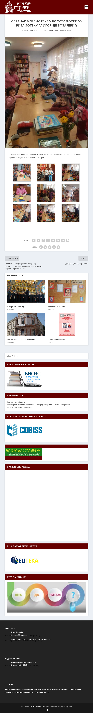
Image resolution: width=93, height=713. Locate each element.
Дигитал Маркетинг (36, 706)
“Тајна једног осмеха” (57, 339)
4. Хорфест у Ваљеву (15, 307)
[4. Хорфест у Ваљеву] (26, 291)
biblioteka (33, 30)
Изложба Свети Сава (56, 307)
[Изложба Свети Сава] (67, 291)
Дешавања (53, 30)
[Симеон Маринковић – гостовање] (26, 324)
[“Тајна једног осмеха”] (67, 324)
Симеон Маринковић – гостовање (21, 339)
